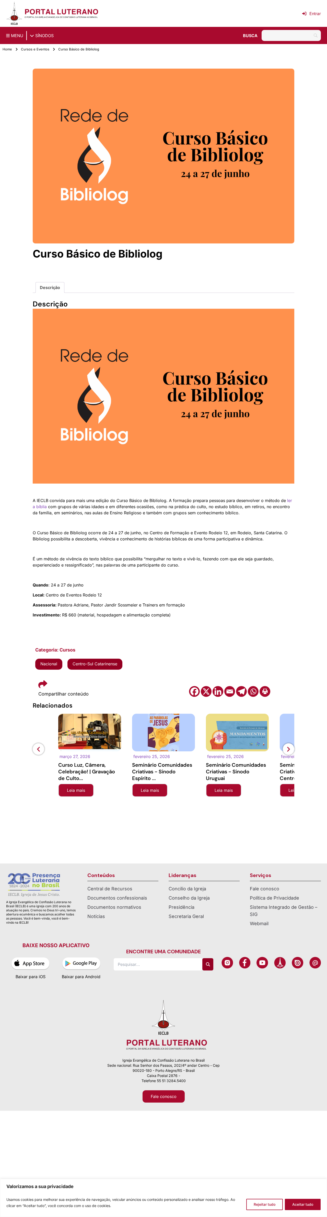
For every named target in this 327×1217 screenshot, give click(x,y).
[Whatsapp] (253, 691)
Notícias (96, 916)
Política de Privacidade (274, 898)
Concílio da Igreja (187, 888)
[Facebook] (194, 691)
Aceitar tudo (302, 1204)
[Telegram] (241, 691)
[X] (206, 691)
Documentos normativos (114, 907)
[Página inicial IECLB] (14, 13)
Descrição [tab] (50, 287)
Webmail (259, 923)
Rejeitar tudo (264, 1204)
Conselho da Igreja (189, 898)
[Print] (265, 691)
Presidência (181, 907)
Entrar (315, 13)
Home (7, 49)
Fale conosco (264, 888)
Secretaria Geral (186, 916)
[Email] (229, 691)
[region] (163, 1198)
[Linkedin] (218, 691)
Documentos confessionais (117, 898)
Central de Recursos (109, 888)
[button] (38, 749)
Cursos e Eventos (35, 49)
